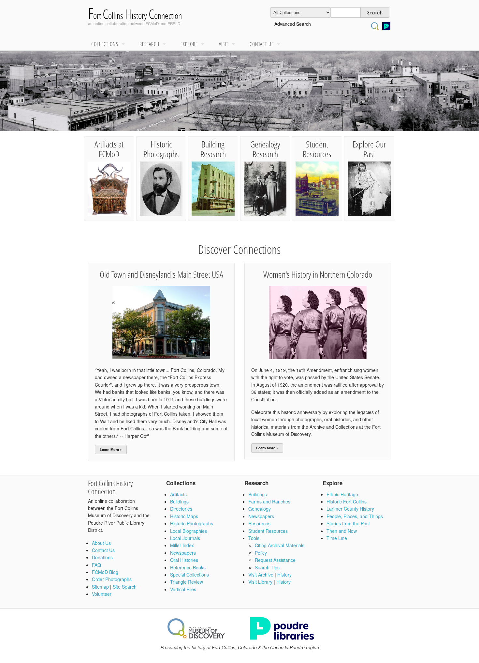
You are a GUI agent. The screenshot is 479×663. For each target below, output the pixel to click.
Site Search (125, 586)
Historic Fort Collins (347, 501)
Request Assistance (275, 560)
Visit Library (260, 581)
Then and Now (342, 531)
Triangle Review (186, 581)
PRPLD (173, 23)
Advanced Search (292, 24)
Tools (253, 538)
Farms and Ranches (269, 501)
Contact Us (262, 44)
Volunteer (101, 594)
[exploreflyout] (204, 44)
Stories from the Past (348, 523)
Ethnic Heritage (342, 494)
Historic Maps (184, 516)
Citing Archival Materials (279, 545)
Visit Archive (260, 574)
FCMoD (152, 23)
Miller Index (182, 545)
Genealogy (259, 508)
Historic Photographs (191, 523)
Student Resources (268, 531)
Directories (181, 508)
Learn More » (111, 449)
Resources (259, 523)
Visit (223, 44)
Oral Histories (184, 560)
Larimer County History (350, 508)
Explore (189, 44)
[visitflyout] (234, 44)
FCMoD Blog (105, 572)
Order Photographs (112, 579)
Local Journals (185, 538)
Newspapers (183, 552)
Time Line (337, 538)
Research (149, 44)
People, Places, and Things (355, 516)
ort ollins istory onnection (135, 15)
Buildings (179, 501)
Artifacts (178, 494)
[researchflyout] (165, 44)
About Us (101, 543)
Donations (102, 557)
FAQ (96, 565)
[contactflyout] (280, 44)
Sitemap (100, 586)
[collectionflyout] (124, 44)
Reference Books (188, 567)
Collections (104, 44)
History (284, 574)
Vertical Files (183, 589)
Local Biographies (188, 531)
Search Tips (267, 567)
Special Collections (189, 574)
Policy (261, 552)
